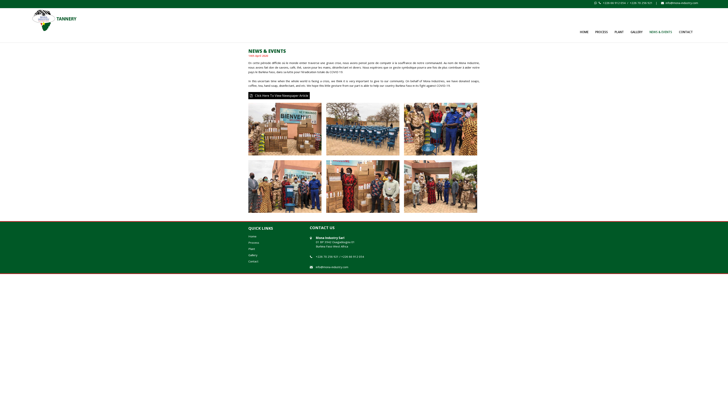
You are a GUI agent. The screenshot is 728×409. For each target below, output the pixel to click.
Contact (686, 32)
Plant (619, 32)
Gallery (637, 32)
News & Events (661, 32)
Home (584, 32)
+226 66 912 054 (613, 3)
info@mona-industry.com (682, 3)
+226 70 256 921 (641, 3)
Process (601, 32)
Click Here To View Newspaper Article (281, 96)
